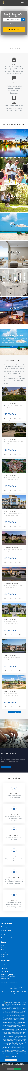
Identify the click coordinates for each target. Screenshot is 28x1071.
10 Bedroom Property (11, 547)
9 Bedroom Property (10, 691)
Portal (14, 103)
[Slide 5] (17, 48)
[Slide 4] (15, 48)
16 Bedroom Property (11, 583)
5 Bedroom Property (10, 655)
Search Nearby (14, 29)
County (4, 947)
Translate (15, 1061)
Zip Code (5, 952)
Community (5, 954)
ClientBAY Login (18, 991)
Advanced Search (17, 24)
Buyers (14, 64)
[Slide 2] (10, 48)
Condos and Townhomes (9, 938)
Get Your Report (6, 767)
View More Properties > (14, 712)
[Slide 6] (19, 48)
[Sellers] (14, 79)
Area (4, 956)
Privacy (3, 991)
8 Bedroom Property (10, 475)
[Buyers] (14, 61)
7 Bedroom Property (10, 403)
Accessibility (8, 991)
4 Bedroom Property (10, 511)
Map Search (6, 24)
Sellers (14, 82)
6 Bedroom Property (10, 439)
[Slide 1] (8, 48)
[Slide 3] (12, 48)
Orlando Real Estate (9, 987)
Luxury (4, 934)
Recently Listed (6, 927)
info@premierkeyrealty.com (10, 982)
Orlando (5, 964)
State (4, 945)
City (4, 950)
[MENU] (26, 2)
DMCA (12, 991)
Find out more (14, 346)
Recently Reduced (7, 930)
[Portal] (14, 99)
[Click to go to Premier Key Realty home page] (3, 3)
